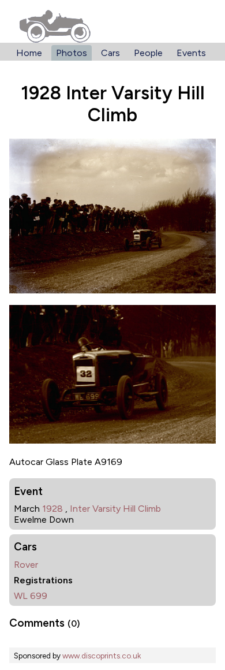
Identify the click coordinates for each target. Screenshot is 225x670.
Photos (71, 52)
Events (191, 52)
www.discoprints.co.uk (101, 655)
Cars (110, 52)
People (148, 52)
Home (29, 52)
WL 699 (30, 595)
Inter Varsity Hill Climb (115, 508)
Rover (26, 564)
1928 (52, 508)
